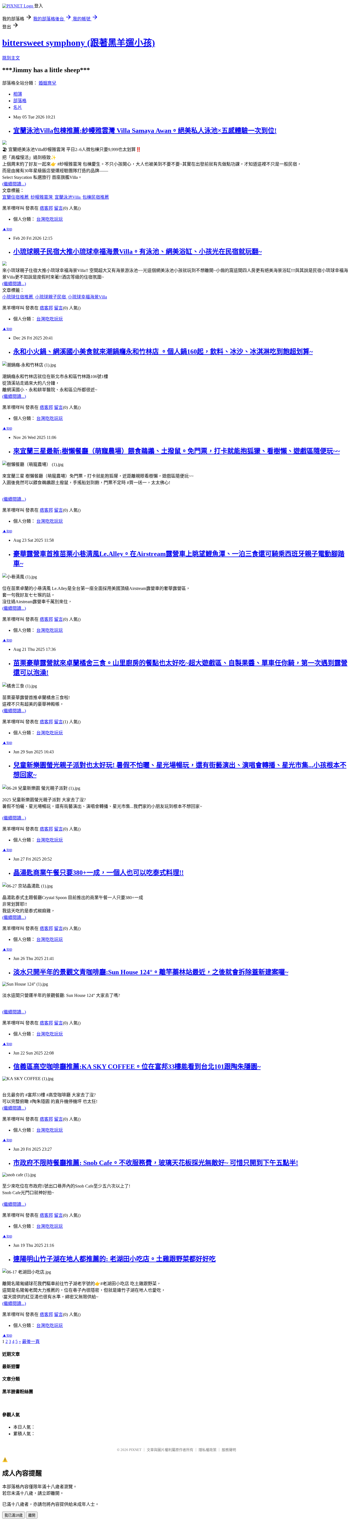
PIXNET (135, 1450)
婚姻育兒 (47, 83)
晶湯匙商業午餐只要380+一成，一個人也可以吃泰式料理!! (98, 872)
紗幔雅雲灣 (42, 197)
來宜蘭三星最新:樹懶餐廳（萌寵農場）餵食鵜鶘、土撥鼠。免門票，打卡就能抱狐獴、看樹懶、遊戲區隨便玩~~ (176, 451)
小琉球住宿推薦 (18, 297)
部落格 (19, 100)
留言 (58, 208)
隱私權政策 (207, 1450)
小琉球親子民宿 (51, 297)
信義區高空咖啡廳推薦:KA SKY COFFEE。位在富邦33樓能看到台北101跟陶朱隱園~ (137, 1066)
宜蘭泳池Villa (68, 197)
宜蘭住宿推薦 (16, 197)
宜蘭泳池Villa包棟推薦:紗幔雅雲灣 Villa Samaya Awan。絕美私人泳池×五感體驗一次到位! (145, 130)
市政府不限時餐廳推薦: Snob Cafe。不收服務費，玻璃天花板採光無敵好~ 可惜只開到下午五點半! (155, 1162)
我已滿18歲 (13, 1515)
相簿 (17, 94)
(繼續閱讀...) (14, 184)
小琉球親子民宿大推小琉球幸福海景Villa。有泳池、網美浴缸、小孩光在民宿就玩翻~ (137, 251)
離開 (31, 1515)
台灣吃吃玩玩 (49, 219)
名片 (17, 107)
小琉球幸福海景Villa (87, 297)
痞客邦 (46, 208)
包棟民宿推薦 (95, 197)
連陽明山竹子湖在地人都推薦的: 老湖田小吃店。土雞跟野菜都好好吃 (114, 1259)
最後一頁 (31, 1341)
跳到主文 (11, 58)
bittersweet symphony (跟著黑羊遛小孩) (78, 43)
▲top (7, 228)
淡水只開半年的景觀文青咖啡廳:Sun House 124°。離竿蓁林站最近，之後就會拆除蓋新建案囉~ (150, 972)
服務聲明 (229, 1450)
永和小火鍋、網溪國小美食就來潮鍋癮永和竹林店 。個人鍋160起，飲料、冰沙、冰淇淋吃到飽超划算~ (163, 351)
